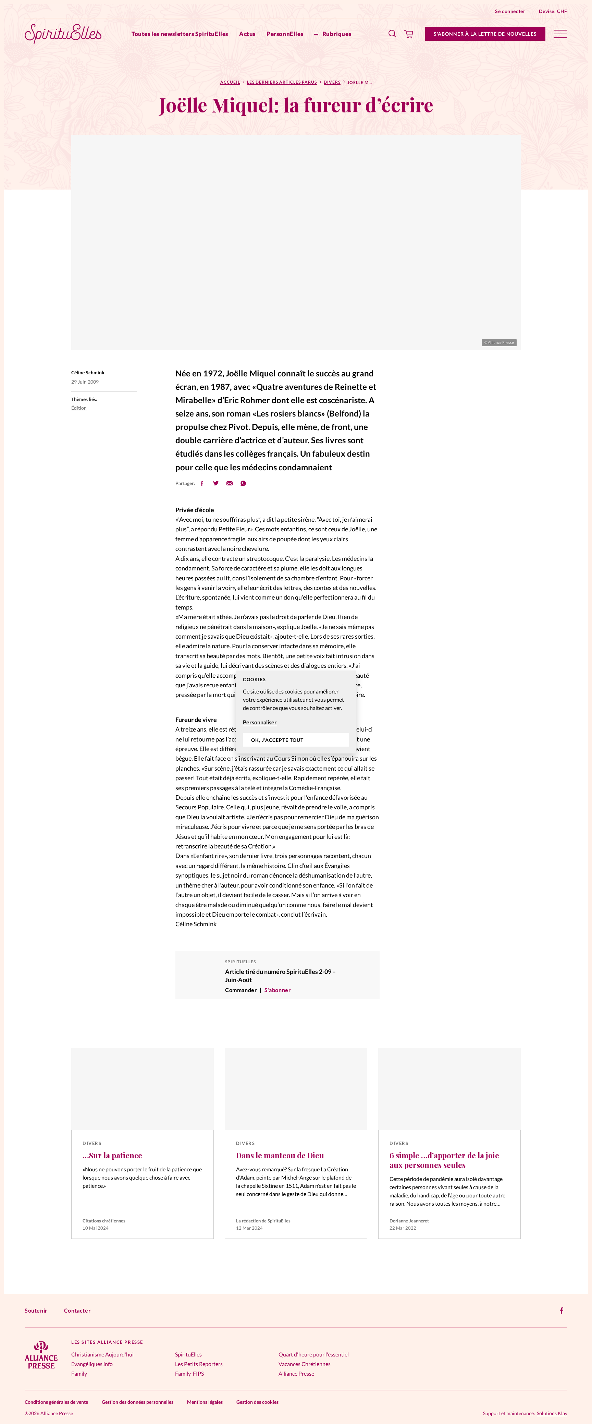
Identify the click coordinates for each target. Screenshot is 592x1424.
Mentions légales (205, 1402)
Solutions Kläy (552, 1413)
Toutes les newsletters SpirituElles (180, 33)
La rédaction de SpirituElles (263, 1220)
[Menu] (560, 34)
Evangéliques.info (92, 1364)
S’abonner (277, 990)
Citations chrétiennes (104, 1220)
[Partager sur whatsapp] (243, 483)
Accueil (230, 82)
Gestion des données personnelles (137, 1402)
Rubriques (336, 33)
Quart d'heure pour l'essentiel (314, 1354)
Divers (332, 82)
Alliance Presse (296, 1373)
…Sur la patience (112, 1155)
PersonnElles (285, 33)
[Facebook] (561, 1310)
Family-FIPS (189, 1373)
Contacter (77, 1310)
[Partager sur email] (229, 483)
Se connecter (510, 11)
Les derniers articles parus (282, 82)
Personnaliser (260, 722)
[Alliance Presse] (41, 1369)
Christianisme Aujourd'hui (102, 1354)
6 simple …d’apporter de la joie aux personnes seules (444, 1160)
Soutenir (36, 1310)
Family (79, 1373)
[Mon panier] (409, 34)
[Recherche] (392, 34)
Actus (247, 33)
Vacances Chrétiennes (305, 1364)
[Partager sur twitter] (216, 483)
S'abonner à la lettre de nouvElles (485, 34)
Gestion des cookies (257, 1402)
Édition (79, 408)
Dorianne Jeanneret (409, 1220)
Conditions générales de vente (56, 1402)
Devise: (553, 11)
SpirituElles (188, 1354)
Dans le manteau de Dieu (280, 1155)
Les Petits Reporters (199, 1364)
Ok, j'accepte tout (277, 740)
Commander (241, 990)
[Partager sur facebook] (202, 483)
